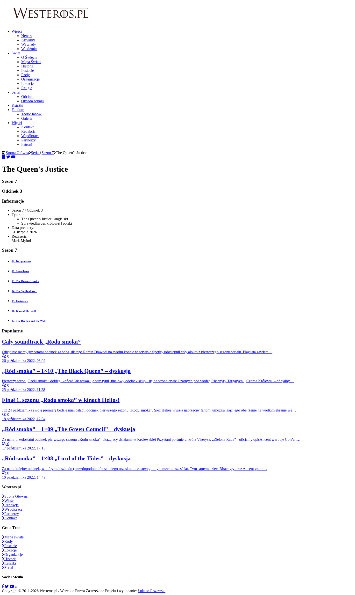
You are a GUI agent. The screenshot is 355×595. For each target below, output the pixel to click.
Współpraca (30, 136)
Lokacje (27, 83)
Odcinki (27, 97)
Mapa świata (14, 537)
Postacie (27, 70)
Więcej (17, 123)
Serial (16, 92)
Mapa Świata (31, 62)
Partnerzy (28, 140)
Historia (27, 66)
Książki (17, 105)
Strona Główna (17, 153)
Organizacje (30, 79)
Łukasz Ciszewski (151, 591)
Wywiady (28, 44)
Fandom (18, 110)
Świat (16, 53)
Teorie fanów (31, 114)
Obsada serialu (32, 101)
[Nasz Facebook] (3, 586)
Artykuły (28, 40)
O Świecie (29, 57)
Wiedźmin (29, 49)
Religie (26, 88)
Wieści (17, 31)
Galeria (26, 118)
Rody (25, 75)
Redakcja (28, 131)
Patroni (26, 144)
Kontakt (27, 127)
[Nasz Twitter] (7, 586)
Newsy (26, 36)
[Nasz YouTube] (12, 586)
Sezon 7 (48, 153)
